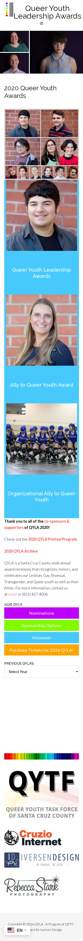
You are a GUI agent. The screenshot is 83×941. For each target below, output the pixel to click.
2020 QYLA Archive (21, 551)
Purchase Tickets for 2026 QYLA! (42, 649)
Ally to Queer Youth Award (41, 385)
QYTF (69, 924)
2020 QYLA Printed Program (52, 539)
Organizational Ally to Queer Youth (42, 496)
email (12, 594)
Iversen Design (51, 930)
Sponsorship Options (41, 625)
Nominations (41, 612)
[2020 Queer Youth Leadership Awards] (41, 366)
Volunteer (41, 637)
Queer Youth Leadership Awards (47, 12)
